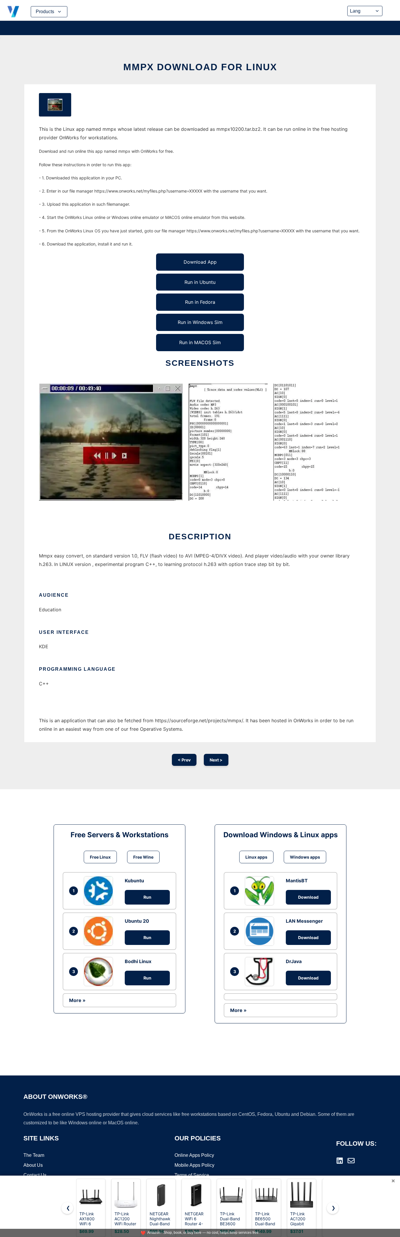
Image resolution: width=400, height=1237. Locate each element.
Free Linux (100, 857)
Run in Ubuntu (200, 282)
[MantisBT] (261, 890)
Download (308, 897)
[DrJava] (261, 971)
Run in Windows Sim (200, 322)
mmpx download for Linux (200, 67)
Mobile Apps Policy (194, 1165)
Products (45, 11)
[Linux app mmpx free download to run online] (55, 104)
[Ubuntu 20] (100, 931)
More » (77, 1000)
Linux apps (256, 857)
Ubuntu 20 (137, 921)
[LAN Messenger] (261, 931)
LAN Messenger (304, 921)
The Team (33, 1155)
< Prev (184, 759)
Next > (216, 759)
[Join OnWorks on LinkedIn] (339, 1160)
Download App (200, 262)
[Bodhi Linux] (100, 971)
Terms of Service (192, 1175)
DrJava (294, 961)
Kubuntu (134, 880)
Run (147, 897)
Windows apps (305, 857)
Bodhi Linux (138, 961)
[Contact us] (351, 1160)
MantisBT (297, 880)
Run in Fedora (200, 302)
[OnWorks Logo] (13, 11)
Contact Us (35, 1175)
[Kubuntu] (100, 890)
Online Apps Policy (194, 1155)
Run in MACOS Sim (200, 342)
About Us (33, 1165)
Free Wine (143, 857)
